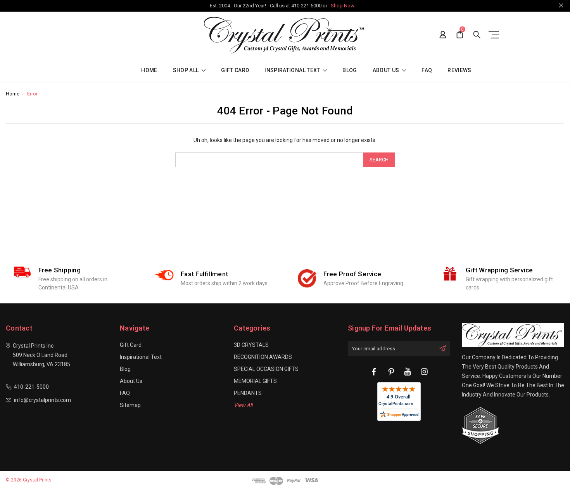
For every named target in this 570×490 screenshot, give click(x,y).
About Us (387, 70)
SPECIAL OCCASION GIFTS (266, 369)
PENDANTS (248, 393)
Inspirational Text (292, 70)
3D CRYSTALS (251, 345)
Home (149, 70)
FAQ (426, 70)
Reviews (459, 70)
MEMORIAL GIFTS (255, 381)
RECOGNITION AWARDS (263, 357)
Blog (349, 70)
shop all (186, 70)
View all (243, 405)
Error (32, 94)
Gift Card (235, 70)
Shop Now (342, 6)
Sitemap (130, 405)
